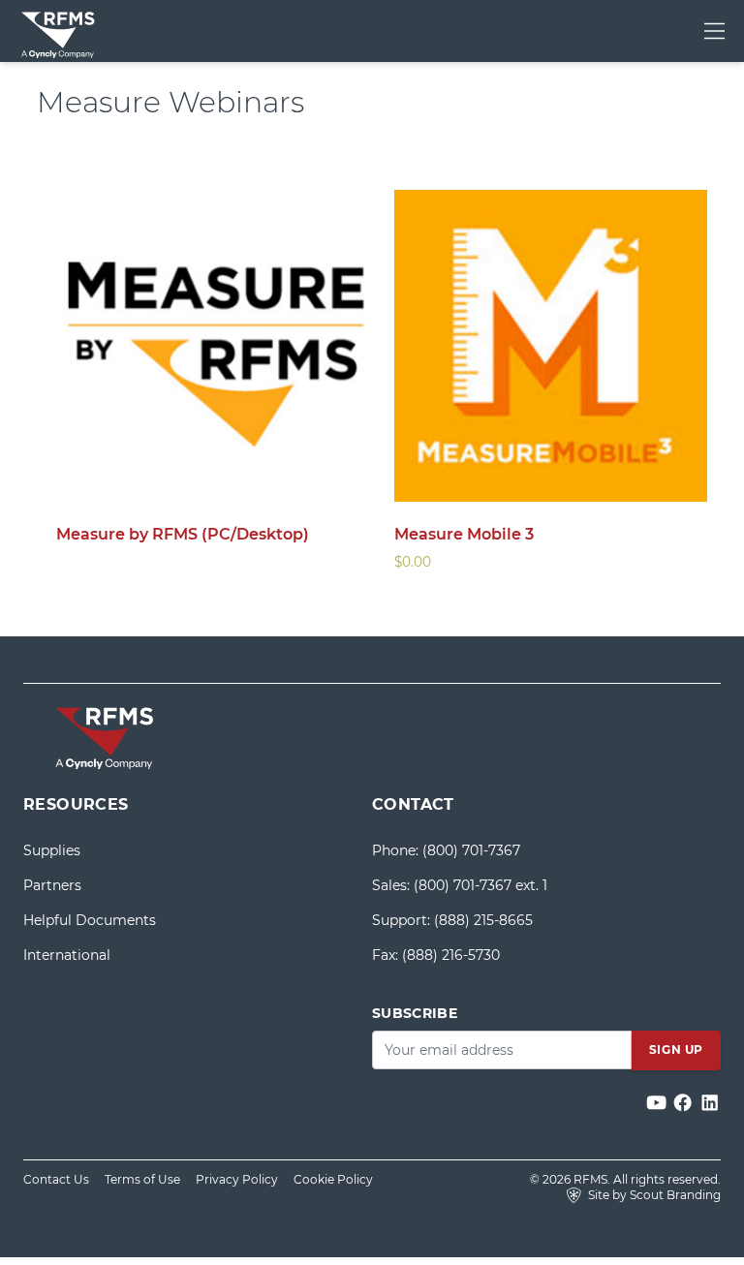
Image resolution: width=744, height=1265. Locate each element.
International (66, 955)
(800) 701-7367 (471, 850)
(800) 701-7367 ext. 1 (480, 885)
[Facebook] (684, 1104)
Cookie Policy (333, 1179)
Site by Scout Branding (653, 1195)
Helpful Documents (89, 920)
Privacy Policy (237, 1179)
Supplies (51, 850)
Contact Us (56, 1179)
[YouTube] (658, 1104)
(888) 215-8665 (483, 920)
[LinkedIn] (709, 1104)
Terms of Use (142, 1179)
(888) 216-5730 (451, 955)
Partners (52, 885)
